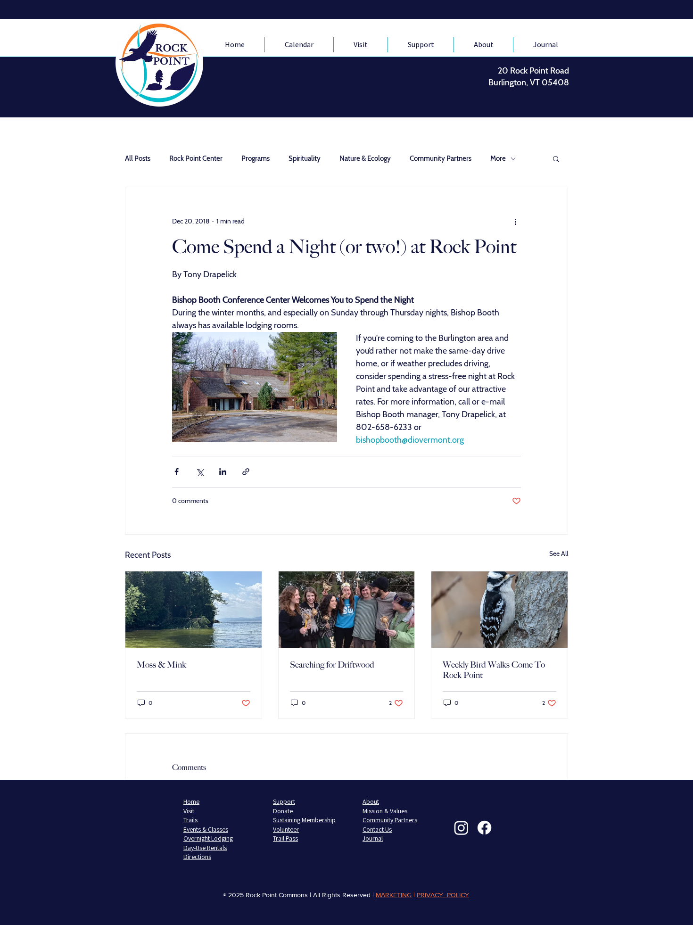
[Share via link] (245, 471)
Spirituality (305, 158)
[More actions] (515, 221)
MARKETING (394, 895)
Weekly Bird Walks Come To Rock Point (494, 670)
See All (558, 553)
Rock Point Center (196, 158)
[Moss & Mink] (193, 609)
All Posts (137, 158)
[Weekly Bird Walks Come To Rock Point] (499, 609)
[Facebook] (484, 827)
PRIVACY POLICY (443, 895)
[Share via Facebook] (176, 471)
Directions (197, 856)
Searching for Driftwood (332, 665)
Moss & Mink (161, 665)
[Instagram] (461, 827)
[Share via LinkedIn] (222, 471)
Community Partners (440, 158)
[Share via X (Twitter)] (199, 471)
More (498, 158)
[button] (556, 158)
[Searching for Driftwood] (347, 609)
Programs (255, 158)
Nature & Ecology (365, 158)
